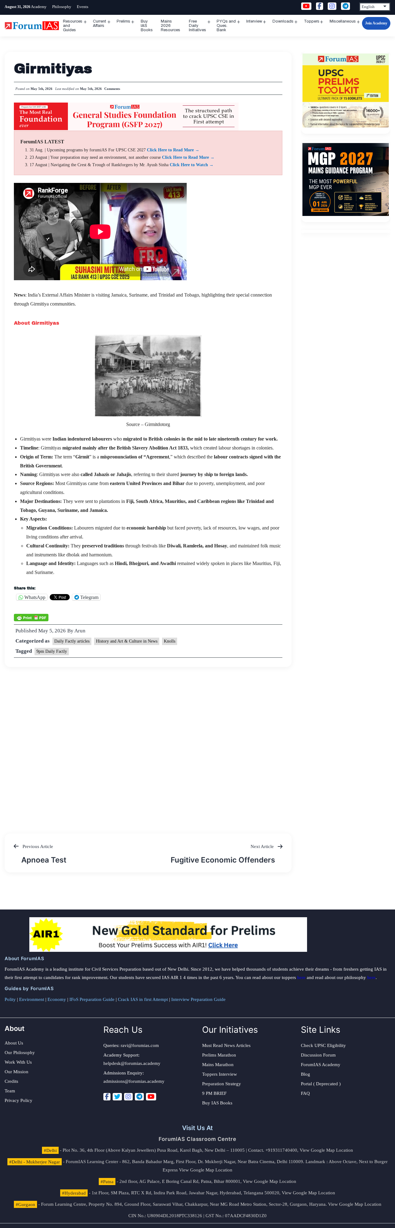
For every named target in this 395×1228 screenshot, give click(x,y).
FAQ (305, 1093)
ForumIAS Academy (320, 1064)
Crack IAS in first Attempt (143, 999)
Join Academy (376, 23)
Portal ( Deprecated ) (321, 1083)
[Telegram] (139, 1096)
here (301, 977)
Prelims (123, 21)
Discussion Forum (318, 1055)
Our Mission (16, 1071)
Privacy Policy (18, 1100)
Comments (112, 89)
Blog (305, 1074)
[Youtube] (151, 1096)
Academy (39, 6)
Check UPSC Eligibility (323, 1045)
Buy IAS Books (147, 25)
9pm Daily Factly (51, 651)
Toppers (311, 21)
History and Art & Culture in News (126, 641)
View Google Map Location (326, 1150)
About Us (14, 1042)
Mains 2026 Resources (170, 25)
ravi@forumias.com (140, 1045)
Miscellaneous (343, 21)
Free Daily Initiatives (197, 25)
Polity (10, 999)
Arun (79, 631)
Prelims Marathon (219, 1055)
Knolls (169, 641)
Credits (11, 1081)
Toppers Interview (219, 1074)
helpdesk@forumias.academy (131, 1063)
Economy (57, 999)
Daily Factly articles (71, 641)
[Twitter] (117, 1096)
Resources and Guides (72, 25)
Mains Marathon (218, 1064)
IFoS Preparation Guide (91, 999)
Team (10, 1090)
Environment (31, 999)
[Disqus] (148, 744)
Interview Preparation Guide (198, 999)
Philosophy (61, 6)
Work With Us (18, 1062)
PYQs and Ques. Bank (226, 25)
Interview (254, 21)
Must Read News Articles (226, 1045)
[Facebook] (106, 1096)
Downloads (282, 21)
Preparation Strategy (221, 1083)
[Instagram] (128, 1096)
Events (82, 6)
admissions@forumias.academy (133, 1081)
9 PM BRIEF (214, 1093)
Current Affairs (99, 23)
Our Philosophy (20, 1052)
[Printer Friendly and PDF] (31, 616)
